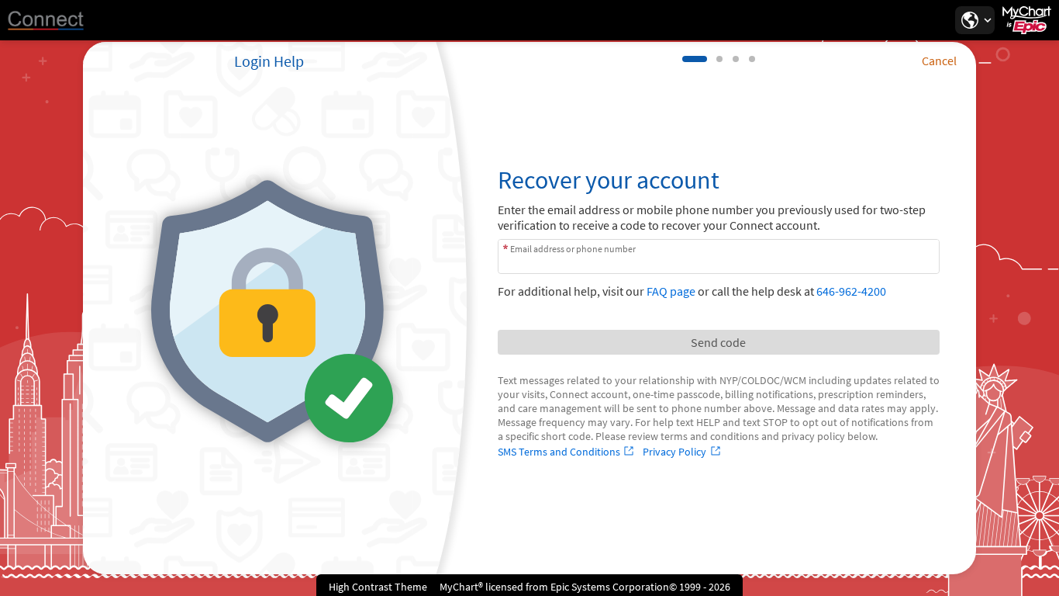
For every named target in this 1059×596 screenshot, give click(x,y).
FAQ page (671, 291)
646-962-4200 (851, 291)
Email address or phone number (573, 248)
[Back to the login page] (53, 20)
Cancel (939, 60)
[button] (974, 20)
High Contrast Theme (378, 587)
